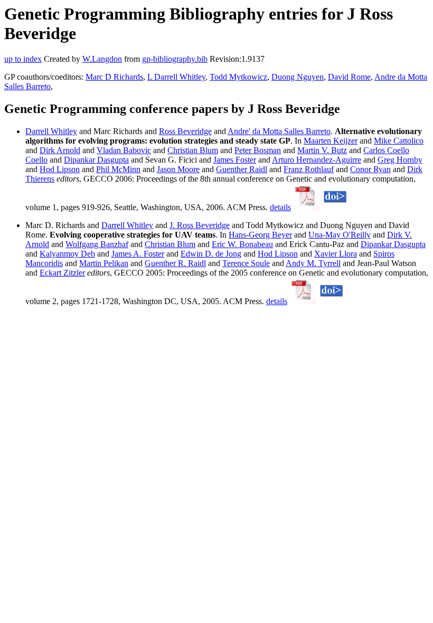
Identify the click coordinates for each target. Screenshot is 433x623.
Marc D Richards (114, 76)
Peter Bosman (257, 150)
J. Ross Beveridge (200, 225)
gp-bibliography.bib (175, 58)
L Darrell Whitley (176, 76)
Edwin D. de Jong (211, 253)
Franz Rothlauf (309, 169)
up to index (23, 58)
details (280, 207)
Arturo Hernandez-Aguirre (316, 159)
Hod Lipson (60, 169)
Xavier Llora (335, 253)
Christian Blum (192, 150)
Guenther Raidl (241, 169)
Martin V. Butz (322, 150)
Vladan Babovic (124, 150)
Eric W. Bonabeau (242, 244)
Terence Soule (246, 263)
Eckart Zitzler (62, 272)
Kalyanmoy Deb (67, 253)
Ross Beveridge (185, 131)
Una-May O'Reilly (339, 234)
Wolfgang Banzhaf (96, 244)
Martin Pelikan (103, 263)
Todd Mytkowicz (238, 76)
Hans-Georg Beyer (260, 234)
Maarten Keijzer (330, 140)
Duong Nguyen (297, 76)
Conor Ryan (370, 169)
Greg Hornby (400, 159)
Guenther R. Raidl (175, 263)
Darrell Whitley (51, 131)
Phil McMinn (118, 169)
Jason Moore (178, 169)
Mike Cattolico (398, 140)
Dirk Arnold (60, 150)
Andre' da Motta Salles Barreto (279, 131)
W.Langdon (102, 58)
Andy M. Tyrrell (313, 263)
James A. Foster (137, 253)
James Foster (234, 159)
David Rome (349, 76)
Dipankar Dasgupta (96, 159)
